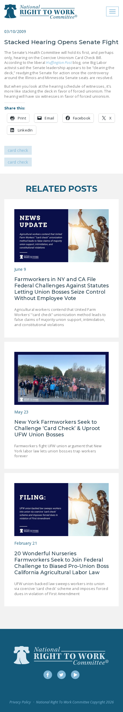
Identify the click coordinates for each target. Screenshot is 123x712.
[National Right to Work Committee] (41, 11)
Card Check (18, 150)
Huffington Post (59, 62)
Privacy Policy (20, 702)
